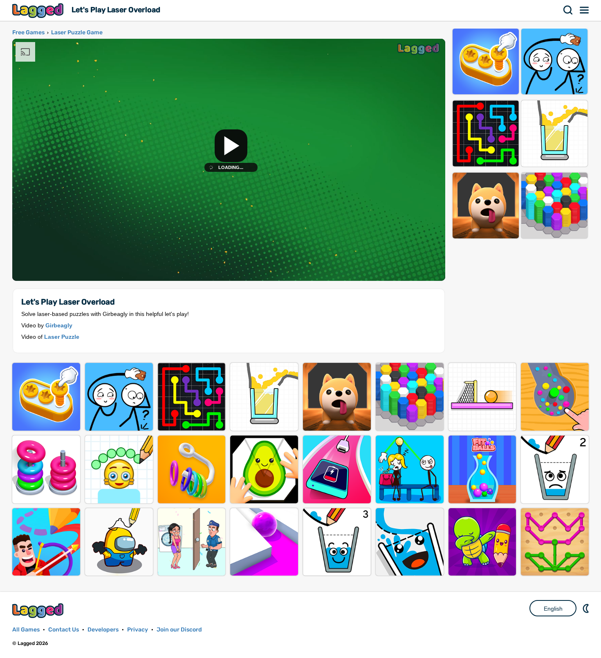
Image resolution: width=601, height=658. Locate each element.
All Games (26, 629)
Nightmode (587, 608)
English (553, 608)
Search (568, 10)
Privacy (137, 629)
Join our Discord (179, 629)
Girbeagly (58, 325)
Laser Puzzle (61, 336)
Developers (103, 629)
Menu (584, 10)
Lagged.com (38, 610)
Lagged (38, 10)
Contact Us (63, 629)
